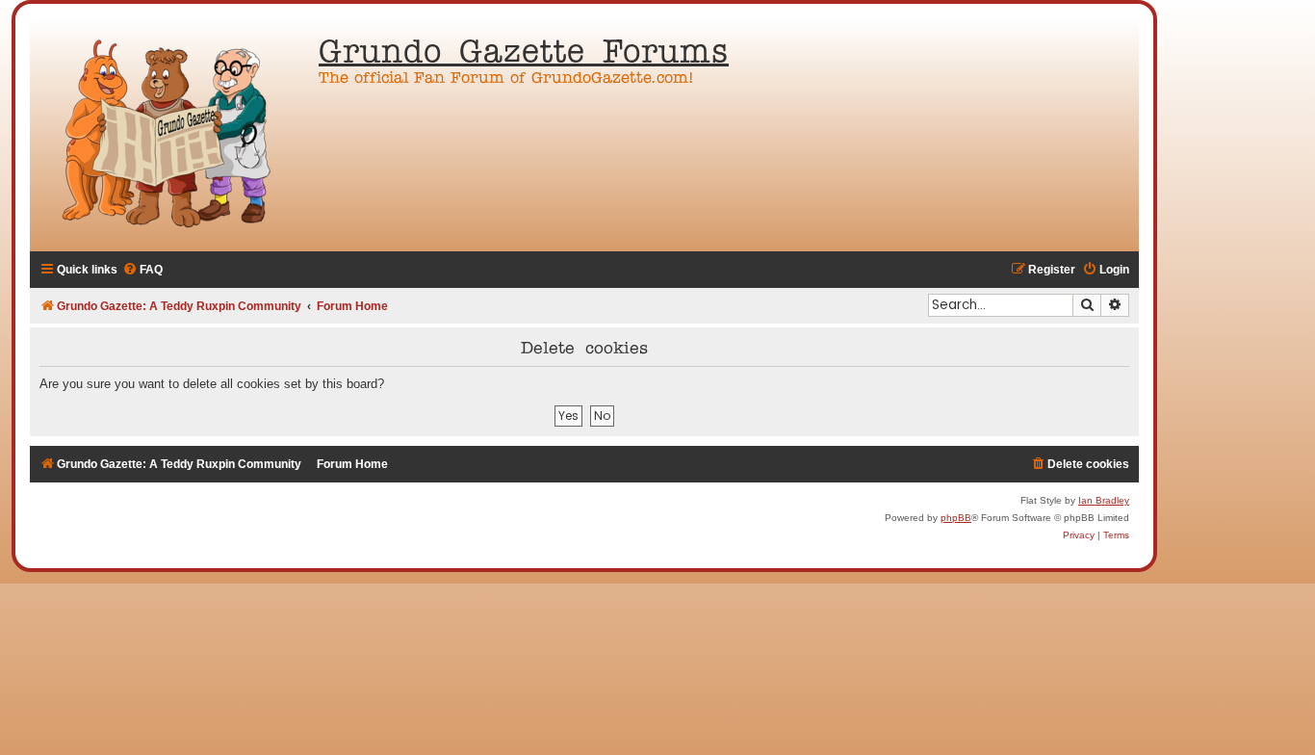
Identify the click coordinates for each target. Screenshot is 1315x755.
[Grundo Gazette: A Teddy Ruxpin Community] (169, 135)
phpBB (956, 517)
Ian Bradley (1103, 500)
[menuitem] (142, 270)
